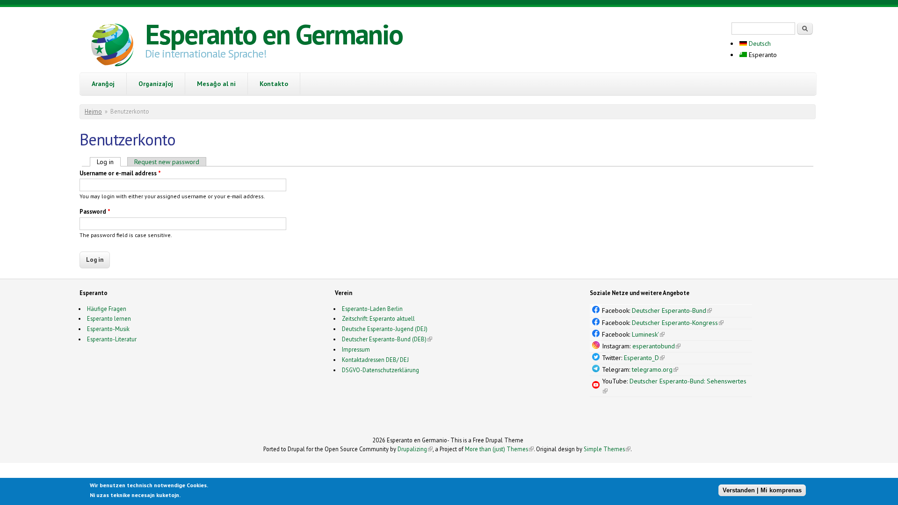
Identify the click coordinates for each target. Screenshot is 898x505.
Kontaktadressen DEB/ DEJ (375, 359)
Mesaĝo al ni (216, 83)
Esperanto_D (644, 358)
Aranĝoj (103, 83)
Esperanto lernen (109, 318)
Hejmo (93, 111)
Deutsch (759, 43)
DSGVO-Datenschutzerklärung (380, 370)
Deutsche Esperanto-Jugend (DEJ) (384, 328)
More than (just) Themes (499, 449)
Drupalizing (415, 449)
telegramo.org (655, 369)
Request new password (166, 162)
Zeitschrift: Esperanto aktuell (378, 318)
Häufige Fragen (106, 308)
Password (95, 212)
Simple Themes (607, 449)
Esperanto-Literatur (112, 339)
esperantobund (656, 346)
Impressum (356, 349)
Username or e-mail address (120, 173)
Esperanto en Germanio (274, 34)
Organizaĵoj (155, 83)
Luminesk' (648, 334)
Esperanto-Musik (108, 328)
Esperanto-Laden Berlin (372, 308)
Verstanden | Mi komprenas (762, 489)
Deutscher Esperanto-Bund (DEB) (384, 339)
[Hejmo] (112, 46)
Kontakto (274, 83)
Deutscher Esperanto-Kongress (678, 322)
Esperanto (762, 54)
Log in (109, 162)
